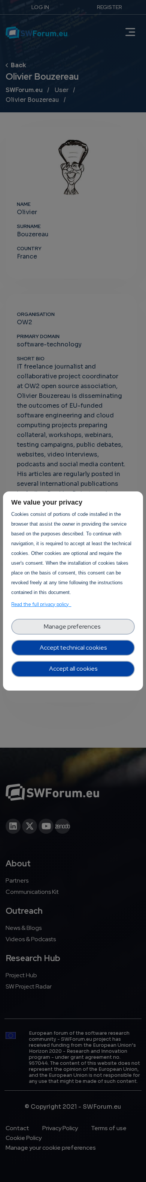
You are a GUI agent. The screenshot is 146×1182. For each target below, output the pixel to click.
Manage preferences (73, 626)
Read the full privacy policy (41, 604)
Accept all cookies (73, 669)
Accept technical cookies (73, 647)
